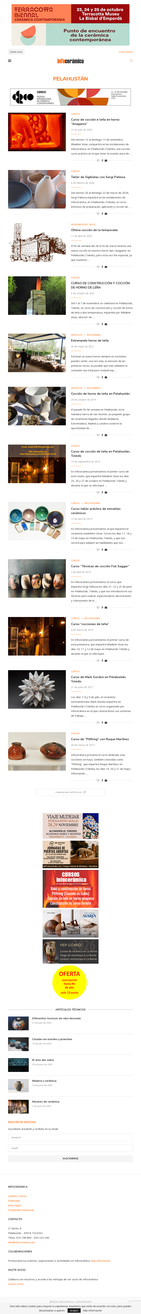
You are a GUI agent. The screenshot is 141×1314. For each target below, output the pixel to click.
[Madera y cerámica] (18, 1086)
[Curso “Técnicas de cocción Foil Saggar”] (37, 578)
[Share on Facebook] (102, 160)
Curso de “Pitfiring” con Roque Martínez (100, 739)
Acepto (74, 1310)
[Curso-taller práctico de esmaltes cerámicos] (37, 521)
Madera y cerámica (44, 1081)
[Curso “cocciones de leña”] (37, 636)
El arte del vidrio (43, 1060)
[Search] (131, 61)
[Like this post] (98, 160)
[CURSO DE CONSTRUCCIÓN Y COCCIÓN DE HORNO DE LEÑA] (37, 295)
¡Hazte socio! (15, 1284)
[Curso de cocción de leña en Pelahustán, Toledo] (37, 464)
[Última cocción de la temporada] (37, 242)
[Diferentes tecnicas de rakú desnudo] (18, 1023)
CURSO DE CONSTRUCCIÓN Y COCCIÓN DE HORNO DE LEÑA (100, 285)
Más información (92, 1310)
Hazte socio (16, 51)
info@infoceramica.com (21, 1242)
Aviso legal (14, 1205)
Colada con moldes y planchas (52, 1039)
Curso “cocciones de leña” (90, 624)
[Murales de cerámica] (18, 1107)
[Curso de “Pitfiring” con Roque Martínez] (37, 751)
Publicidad (14, 1200)
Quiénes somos (17, 1196)
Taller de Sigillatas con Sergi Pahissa (98, 177)
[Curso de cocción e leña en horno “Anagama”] (37, 132)
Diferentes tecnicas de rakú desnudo (56, 1018)
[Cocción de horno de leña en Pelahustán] (37, 406)
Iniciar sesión (126, 51)
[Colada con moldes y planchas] (18, 1044)
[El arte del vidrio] (18, 1065)
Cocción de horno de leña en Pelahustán (100, 394)
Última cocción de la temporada (94, 230)
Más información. (101, 1260)
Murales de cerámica (45, 1102)
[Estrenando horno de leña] (37, 353)
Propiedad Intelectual (21, 1210)
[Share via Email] (106, 160)
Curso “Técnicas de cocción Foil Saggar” (100, 566)
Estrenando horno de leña (90, 340)
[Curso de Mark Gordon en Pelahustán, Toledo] (37, 689)
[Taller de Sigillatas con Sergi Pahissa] (37, 189)
